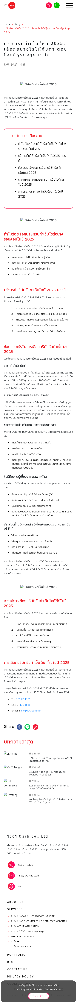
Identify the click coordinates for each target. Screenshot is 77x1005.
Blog (17, 24)
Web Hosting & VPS (20, 937)
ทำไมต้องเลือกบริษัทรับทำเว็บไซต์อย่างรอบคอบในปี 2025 (42, 146)
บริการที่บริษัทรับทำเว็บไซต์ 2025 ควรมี (42, 158)
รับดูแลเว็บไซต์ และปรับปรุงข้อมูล (25, 931)
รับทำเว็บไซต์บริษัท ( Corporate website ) (31, 916)
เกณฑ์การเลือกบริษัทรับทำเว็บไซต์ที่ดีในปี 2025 (41, 182)
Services (15, 909)
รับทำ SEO (14, 942)
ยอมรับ (38, 996)
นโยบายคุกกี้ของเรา (53, 989)
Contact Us (17, 969)
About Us (15, 902)
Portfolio (16, 954)
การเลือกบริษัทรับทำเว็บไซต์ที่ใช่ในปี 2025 (40, 194)
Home (7, 24)
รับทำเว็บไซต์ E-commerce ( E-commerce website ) (37, 921)
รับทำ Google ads (19, 947)
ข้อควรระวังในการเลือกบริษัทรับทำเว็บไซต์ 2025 (39, 170)
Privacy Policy (20, 976)
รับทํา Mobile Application (23, 926)
